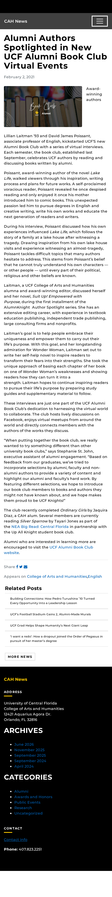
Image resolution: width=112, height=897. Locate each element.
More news (20, 657)
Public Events (27, 802)
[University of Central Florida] (39, 6)
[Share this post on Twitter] (21, 566)
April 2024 (24, 766)
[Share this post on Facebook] (17, 566)
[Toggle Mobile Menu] (107, 6)
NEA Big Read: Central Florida (40, 526)
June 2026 (24, 744)
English (95, 576)
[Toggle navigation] (100, 21)
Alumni (21, 791)
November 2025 (29, 750)
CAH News (15, 21)
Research (23, 807)
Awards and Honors (33, 796)
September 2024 (30, 760)
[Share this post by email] (25, 566)
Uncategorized (28, 813)
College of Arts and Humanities (57, 576)
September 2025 (30, 755)
